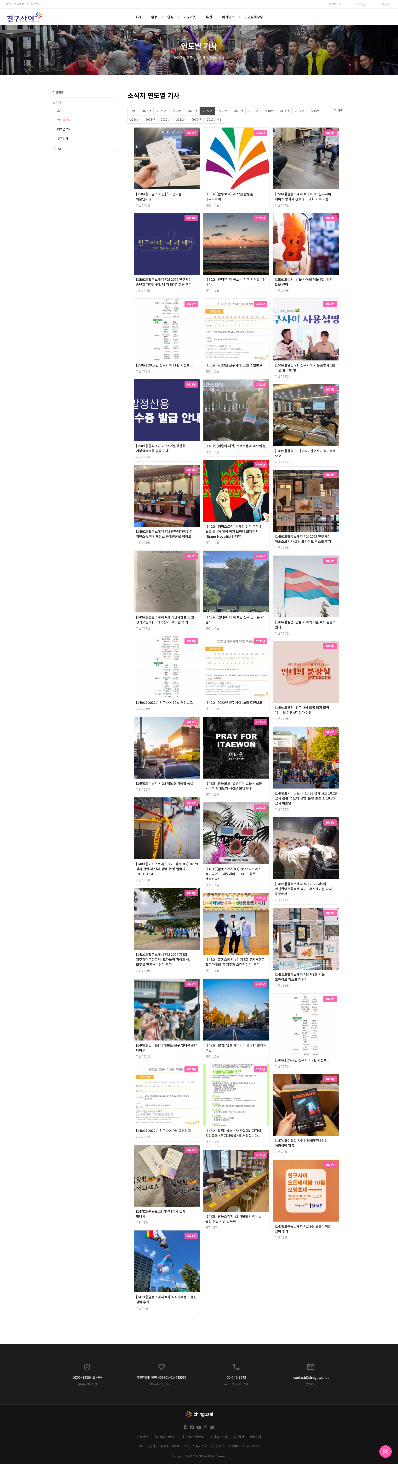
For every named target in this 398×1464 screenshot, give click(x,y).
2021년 (223, 111)
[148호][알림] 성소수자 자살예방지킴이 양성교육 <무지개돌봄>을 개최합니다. (233, 1133)
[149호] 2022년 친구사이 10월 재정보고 (164, 702)
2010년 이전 (214, 119)
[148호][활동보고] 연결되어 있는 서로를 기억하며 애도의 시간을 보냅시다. (233, 786)
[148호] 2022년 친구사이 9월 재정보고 (302, 1060)
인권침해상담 (253, 16)
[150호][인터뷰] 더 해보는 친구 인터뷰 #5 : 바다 (235, 282)
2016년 (299, 111)
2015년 (315, 111)
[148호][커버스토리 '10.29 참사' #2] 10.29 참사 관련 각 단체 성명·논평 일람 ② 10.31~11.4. (167, 868)
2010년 (196, 119)
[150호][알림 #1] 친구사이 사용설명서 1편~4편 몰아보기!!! (305, 367)
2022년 (207, 111)
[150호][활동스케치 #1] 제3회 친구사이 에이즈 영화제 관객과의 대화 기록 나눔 (303, 196)
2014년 (135, 119)
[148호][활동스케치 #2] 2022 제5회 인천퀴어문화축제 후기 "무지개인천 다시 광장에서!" (303, 888)
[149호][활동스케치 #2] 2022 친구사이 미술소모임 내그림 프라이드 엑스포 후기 (303, 539)
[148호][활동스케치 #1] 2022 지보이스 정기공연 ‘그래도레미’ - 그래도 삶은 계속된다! (233, 873)
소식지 (201, 57)
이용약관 (142, 1437)
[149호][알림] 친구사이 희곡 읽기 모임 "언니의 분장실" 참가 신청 (302, 710)
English (337, 4)
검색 (387, 4)
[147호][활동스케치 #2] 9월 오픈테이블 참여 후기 (303, 1229)
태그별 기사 (64, 129)
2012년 (165, 119)
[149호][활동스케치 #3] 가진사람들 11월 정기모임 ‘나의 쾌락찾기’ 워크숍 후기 (165, 619)
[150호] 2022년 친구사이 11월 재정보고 (164, 365)
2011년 (181, 119)
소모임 (84, 149)
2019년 (253, 111)
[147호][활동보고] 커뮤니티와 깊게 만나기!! (161, 1214)
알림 (170, 16)
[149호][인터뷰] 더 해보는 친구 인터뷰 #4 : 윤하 (235, 619)
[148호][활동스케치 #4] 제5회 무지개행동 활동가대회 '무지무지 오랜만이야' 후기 (235, 962)
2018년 (269, 111)
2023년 (192, 111)
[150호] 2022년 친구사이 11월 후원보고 (233, 365)
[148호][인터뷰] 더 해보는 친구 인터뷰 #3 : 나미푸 (166, 1048)
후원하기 (238, 1437)
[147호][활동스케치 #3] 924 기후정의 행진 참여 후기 (166, 1299)
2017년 (284, 111)
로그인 (361, 4)
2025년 (161, 111)
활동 (154, 16)
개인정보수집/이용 (193, 1437)
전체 (133, 111)
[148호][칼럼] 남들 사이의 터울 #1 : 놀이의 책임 (235, 1048)
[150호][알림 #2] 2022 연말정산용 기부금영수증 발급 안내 (160, 448)
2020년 (238, 111)
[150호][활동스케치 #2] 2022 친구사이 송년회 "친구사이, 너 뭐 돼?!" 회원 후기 (164, 282)
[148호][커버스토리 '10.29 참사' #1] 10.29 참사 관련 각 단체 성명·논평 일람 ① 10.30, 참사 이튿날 (306, 798)
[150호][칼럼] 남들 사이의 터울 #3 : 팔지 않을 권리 (304, 282)
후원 (209, 16)
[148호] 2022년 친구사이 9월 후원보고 (163, 1130)
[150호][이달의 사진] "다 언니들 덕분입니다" (159, 196)
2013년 (150, 119)
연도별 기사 (217, 57)
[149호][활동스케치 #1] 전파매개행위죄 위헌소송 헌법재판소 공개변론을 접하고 (164, 534)
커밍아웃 (189, 16)
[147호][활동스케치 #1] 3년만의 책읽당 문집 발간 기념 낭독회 (233, 1219)
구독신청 (62, 138)
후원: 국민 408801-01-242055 (22, 4)
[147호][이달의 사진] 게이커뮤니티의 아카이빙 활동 (301, 1143)
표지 (60, 110)
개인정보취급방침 (165, 1437)
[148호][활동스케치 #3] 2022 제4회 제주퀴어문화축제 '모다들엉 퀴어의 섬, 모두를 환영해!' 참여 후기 (163, 959)
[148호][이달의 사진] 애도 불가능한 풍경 (164, 783)
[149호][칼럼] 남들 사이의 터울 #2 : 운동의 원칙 (305, 624)
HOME (178, 57)
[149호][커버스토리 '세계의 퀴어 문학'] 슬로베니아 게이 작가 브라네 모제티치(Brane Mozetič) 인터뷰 (233, 531)
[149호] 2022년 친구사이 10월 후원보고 (233, 702)
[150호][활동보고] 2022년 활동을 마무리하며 (229, 196)
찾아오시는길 (219, 1437)
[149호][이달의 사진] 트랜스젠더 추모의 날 (235, 445)
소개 (138, 16)
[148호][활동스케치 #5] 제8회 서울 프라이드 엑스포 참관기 (300, 977)
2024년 (177, 111)
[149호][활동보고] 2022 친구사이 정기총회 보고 (305, 453)
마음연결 (58, 92)
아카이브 (228, 16)
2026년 (146, 111)
